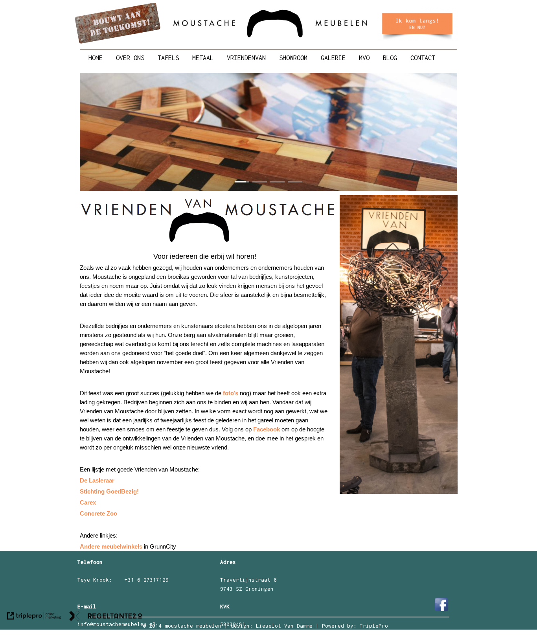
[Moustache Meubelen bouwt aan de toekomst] (118, 42)
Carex (88, 502)
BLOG (390, 57)
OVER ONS (130, 57)
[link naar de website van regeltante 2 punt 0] (105, 617)
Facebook (266, 429)
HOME (95, 57)
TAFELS (168, 57)
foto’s (230, 393)
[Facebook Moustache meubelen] (441, 610)
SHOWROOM (293, 57)
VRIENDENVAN (246, 57)
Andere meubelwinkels (111, 546)
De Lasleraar (97, 480)
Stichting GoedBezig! (109, 491)
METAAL (202, 57)
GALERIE (333, 57)
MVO (364, 57)
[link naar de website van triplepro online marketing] (34, 617)
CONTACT (422, 57)
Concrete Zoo (98, 513)
